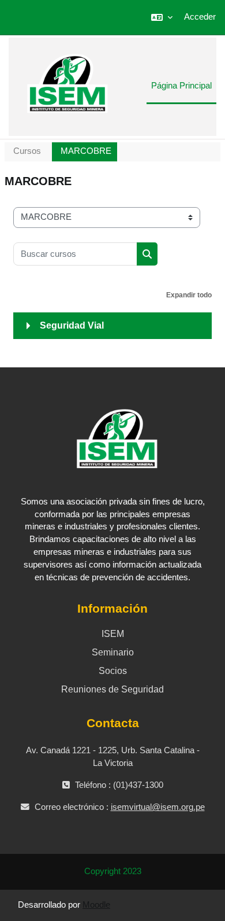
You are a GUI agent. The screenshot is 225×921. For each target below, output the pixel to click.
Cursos (27, 151)
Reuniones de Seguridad (112, 689)
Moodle (96, 904)
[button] (161, 17)
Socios (113, 671)
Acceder (200, 16)
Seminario (113, 652)
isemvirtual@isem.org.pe (158, 807)
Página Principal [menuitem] (181, 85)
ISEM (113, 634)
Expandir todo (189, 295)
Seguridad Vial (72, 325)
